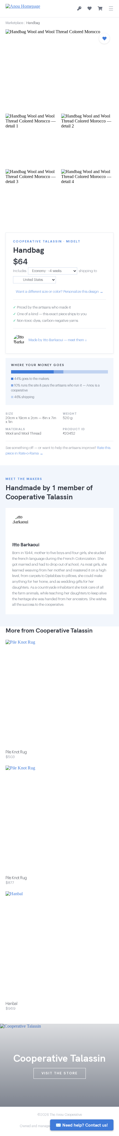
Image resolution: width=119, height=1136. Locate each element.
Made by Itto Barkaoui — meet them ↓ (58, 340)
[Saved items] (89, 8)
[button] (59, 69)
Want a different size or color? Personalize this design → (59, 291)
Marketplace (14, 23)
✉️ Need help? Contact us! (82, 1125)
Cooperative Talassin (39, 496)
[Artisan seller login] (79, 9)
